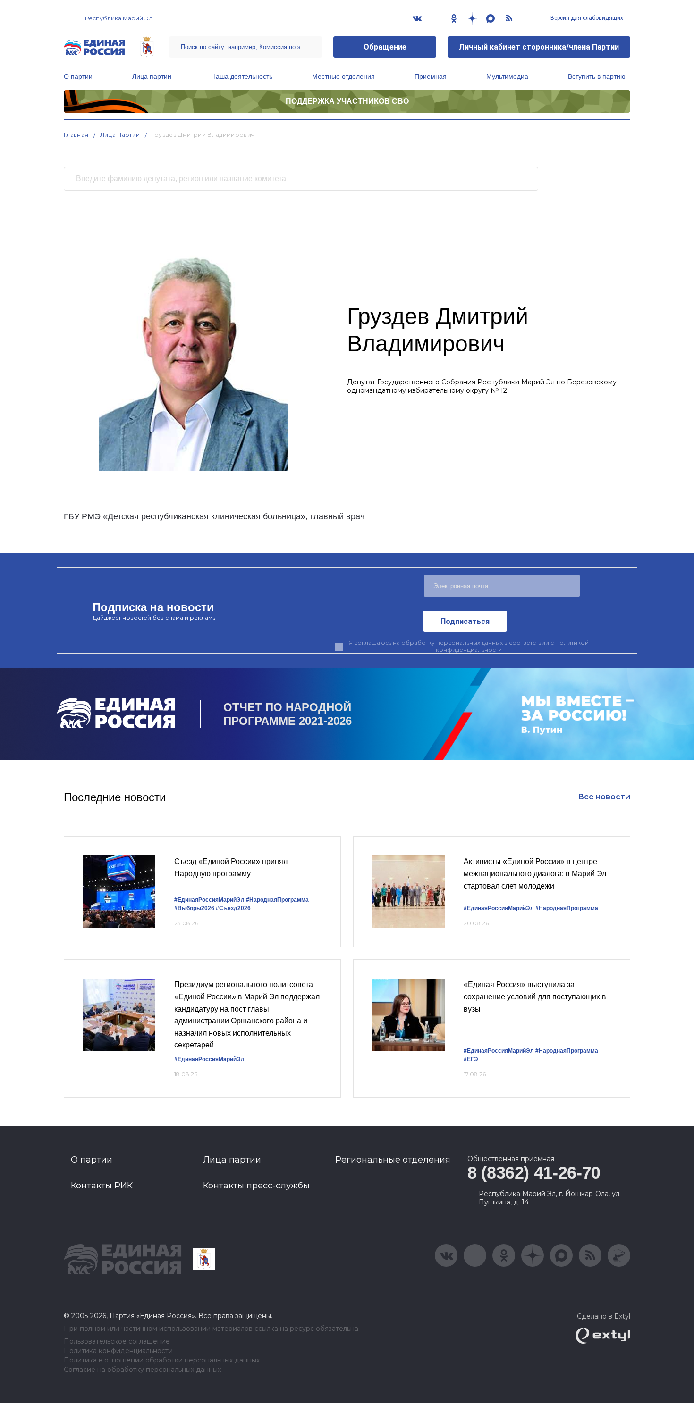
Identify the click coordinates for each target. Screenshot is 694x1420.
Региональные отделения (392, 1159)
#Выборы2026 (194, 908)
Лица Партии (120, 134)
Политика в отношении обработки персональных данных (162, 1360)
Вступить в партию (597, 76)
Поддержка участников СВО (347, 101)
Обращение (385, 46)
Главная (76, 134)
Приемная (431, 76)
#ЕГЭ (471, 1059)
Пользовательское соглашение (117, 1341)
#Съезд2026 (233, 908)
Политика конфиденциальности (118, 1351)
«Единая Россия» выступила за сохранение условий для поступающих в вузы (535, 996)
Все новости (604, 796)
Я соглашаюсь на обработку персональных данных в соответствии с (468, 646)
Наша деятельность (241, 76)
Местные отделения (343, 76)
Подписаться (465, 621)
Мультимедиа (507, 76)
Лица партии (151, 76)
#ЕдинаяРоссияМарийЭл (209, 900)
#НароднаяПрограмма (277, 900)
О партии (78, 76)
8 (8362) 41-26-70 (534, 1172)
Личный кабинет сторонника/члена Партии (539, 46)
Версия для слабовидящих (586, 18)
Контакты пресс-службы (256, 1185)
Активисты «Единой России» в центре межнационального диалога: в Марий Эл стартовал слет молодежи (535, 873)
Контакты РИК (102, 1185)
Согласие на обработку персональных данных (142, 1370)
